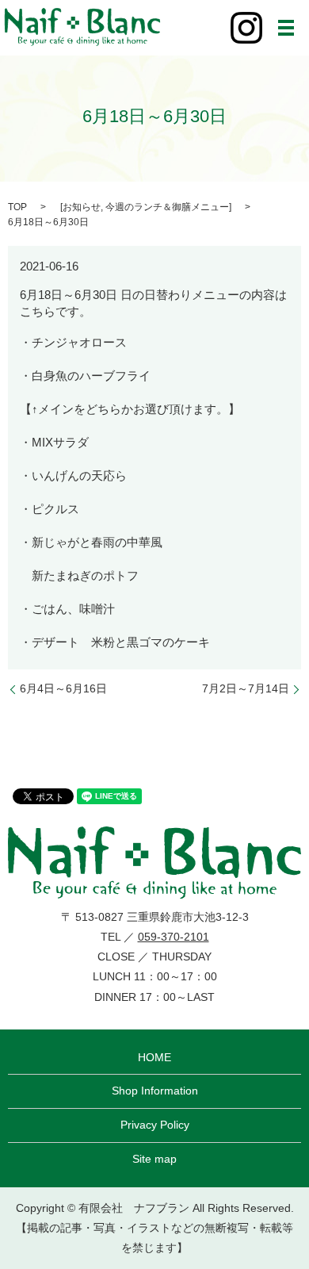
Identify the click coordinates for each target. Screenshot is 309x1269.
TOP (17, 207)
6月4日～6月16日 (63, 688)
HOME (154, 1057)
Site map (154, 1158)
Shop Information (155, 1090)
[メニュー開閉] (286, 28)
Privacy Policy (154, 1124)
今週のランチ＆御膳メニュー (167, 207)
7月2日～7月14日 (245, 688)
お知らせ (82, 207)
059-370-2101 (173, 936)
